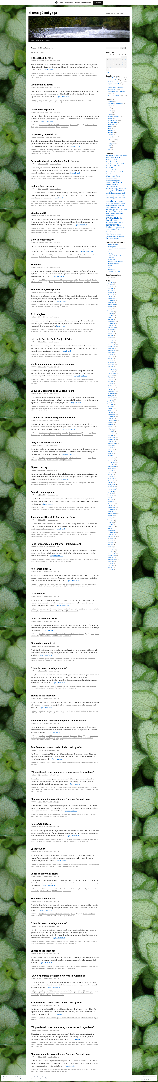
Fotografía (117, 172)
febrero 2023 (111, 364)
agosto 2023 (111, 352)
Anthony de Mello (111, 160)
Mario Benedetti (118, 201)
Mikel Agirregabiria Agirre (112, 207)
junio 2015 (110, 542)
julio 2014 (110, 563)
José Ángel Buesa (111, 191)
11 (110, 62)
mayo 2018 (110, 474)
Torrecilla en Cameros (113, 232)
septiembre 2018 (112, 466)
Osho (113, 213)
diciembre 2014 (111, 554)
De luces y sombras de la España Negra (52, 390)
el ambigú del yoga (42, 12)
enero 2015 (110, 552)
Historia (57, 73)
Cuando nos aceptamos (44, 492)
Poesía (82, 75)
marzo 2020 (111, 432)
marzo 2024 (111, 339)
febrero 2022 (111, 387)
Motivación (34, 75)
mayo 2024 (110, 335)
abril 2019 (110, 453)
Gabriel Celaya (109, 174)
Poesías (40, 75)
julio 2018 (110, 470)
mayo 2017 (110, 497)
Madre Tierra (83, 73)
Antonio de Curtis (94, 609)
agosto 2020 (111, 422)
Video (40, 282)
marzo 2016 (111, 525)
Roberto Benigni (71, 586)
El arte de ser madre (113, 244)
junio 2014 (110, 565)
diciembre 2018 (111, 461)
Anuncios (110, 105)
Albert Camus (94, 736)
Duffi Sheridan (49, 381)
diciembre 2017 (111, 484)
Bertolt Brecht (110, 162)
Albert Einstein (109, 155)
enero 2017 (110, 505)
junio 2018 (110, 472)
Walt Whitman (117, 234)
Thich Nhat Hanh (72, 509)
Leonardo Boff (119, 192)
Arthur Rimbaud (93, 559)
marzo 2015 (111, 548)
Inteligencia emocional (66, 73)
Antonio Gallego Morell (74, 814)
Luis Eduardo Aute (76, 738)
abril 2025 (110, 314)
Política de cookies (49, 1079)
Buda (115, 162)
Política (115, 220)
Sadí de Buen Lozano (42, 186)
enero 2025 (110, 319)
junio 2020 (110, 426)
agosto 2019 (111, 445)
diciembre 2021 (111, 391)
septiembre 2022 (112, 374)
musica (125, 209)
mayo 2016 (110, 521)
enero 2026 (110, 296)
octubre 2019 (111, 441)
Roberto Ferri (56, 561)
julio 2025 (110, 308)
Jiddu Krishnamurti (112, 186)
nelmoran (110, 265)
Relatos (53, 75)
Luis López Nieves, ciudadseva (115, 261)
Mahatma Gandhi (36, 484)
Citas (47, 73)
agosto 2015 (111, 538)
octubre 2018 (111, 465)
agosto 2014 (111, 561)
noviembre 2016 (112, 509)
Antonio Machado (42, 408)
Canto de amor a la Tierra (44, 618)
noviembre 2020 (112, 416)
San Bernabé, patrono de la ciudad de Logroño (56, 747)
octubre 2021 (111, 395)
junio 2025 (110, 310)
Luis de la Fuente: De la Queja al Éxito (51, 339)
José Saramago (50, 738)
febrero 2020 (111, 434)
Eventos (51, 73)
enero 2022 (110, 389)
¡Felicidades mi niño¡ (42, 57)
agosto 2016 (111, 515)
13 (116, 62)
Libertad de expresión (42, 109)
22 (122, 64)
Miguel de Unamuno (120, 203)
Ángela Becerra (115, 238)
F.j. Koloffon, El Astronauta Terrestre (117, 248)
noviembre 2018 (112, 463)
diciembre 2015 (111, 530)
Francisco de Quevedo (53, 789)
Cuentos (44, 354)
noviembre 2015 (112, 532)
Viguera (112, 234)
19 (113, 64)
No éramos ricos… (41, 568)
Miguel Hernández (118, 205)
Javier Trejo (111, 254)
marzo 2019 (111, 455)
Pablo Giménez (111, 269)
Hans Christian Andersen (113, 180)
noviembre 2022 (112, 370)
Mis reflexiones (110, 209)
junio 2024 (110, 333)
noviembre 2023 (112, 346)
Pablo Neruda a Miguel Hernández (116, 91)
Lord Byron (114, 195)
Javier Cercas (58, 381)
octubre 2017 (111, 488)
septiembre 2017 (112, 490)
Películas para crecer (113, 136)
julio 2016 (110, 517)
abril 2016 (110, 523)
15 (122, 62)
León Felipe (109, 195)
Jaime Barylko (115, 184)
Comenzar (97, 2)
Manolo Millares (72, 408)
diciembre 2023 (111, 345)
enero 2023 (110, 366)
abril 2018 (110, 476)
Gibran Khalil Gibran (113, 176)
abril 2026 (110, 290)
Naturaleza (70, 203)
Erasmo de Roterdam (60, 230)
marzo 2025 (111, 316)
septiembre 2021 (112, 397)
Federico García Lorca (113, 170)
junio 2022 (110, 379)
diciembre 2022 (111, 368)
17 (107, 64)
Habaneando (111, 252)
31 (107, 70)
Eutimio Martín (86, 814)
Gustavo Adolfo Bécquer (111, 178)
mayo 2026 (110, 288)
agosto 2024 (111, 329)
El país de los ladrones (43, 695)
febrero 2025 (111, 317)
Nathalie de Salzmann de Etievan (70, 151)
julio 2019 (110, 447)
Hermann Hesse (110, 182)
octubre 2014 (111, 557)
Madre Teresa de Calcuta (112, 197)
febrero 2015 (111, 550)
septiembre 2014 (112, 559)
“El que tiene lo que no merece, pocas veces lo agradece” (62, 772)
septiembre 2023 (112, 350)
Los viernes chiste (112, 122)
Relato (94, 75)
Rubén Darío (122, 228)
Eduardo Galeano (110, 168)
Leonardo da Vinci (65, 738)
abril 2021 (110, 406)
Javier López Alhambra (49, 331)
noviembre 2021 (112, 393)
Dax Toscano (88, 125)
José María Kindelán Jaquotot (53, 203)
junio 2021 (110, 403)
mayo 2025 (110, 312)
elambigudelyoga (55, 60)
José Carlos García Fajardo (114, 256)
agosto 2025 (111, 306)
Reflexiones (46, 75)
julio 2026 (110, 285)
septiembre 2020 (112, 420)
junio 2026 (110, 286)
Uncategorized (82, 482)
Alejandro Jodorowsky (120, 155)
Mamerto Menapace (120, 199)
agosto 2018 (111, 468)
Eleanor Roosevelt (39, 738)
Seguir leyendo (50, 69)
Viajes (109, 145)
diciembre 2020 (111, 414)
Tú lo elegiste (38, 314)
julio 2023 (110, 354)
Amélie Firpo (41, 381)
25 (110, 67)
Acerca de (39, 40)
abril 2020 (110, 430)
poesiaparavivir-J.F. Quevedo (115, 271)
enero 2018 (110, 482)
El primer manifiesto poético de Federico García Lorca (60, 799)
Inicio (32, 40)
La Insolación (38, 593)
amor (64, 75)
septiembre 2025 (112, 304)
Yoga (109, 149)
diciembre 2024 (111, 321)
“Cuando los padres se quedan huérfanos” (54, 417)
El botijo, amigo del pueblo (45, 289)
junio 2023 (110, 356)
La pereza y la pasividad (44, 134)
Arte (47, 305)
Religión (116, 228)
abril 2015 (110, 546)
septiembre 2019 (112, 443)
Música (76, 280)
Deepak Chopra (110, 166)
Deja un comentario (36, 77)
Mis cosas (90, 73)
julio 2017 (110, 494)
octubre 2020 (111, 418)
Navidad (108, 213)
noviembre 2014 (112, 555)
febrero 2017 (111, 503)
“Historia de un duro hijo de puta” (49, 668)
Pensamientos (75, 75)
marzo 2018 (111, 478)
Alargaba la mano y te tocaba (46, 442)
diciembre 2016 (111, 507)
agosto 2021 (111, 399)
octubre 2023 (111, 348)
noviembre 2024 (112, 323)
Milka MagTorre (39, 586)
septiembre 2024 (112, 327)
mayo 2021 (110, 405)
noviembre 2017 (112, 486)
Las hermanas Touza (42, 84)
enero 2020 (110, 435)
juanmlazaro (111, 257)
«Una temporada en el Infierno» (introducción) (56, 543)
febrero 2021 (111, 410)
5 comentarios (71, 713)
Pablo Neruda (42, 178)
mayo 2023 (110, 358)
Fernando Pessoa (110, 172)
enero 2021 (110, 412)
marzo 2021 (111, 408)
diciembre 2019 (111, 437)
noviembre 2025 (112, 300)
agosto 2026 (111, 283)
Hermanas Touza (54, 102)
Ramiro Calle (121, 222)
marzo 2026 (111, 292)
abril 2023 (110, 360)
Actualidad (42, 73)
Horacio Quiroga (35, 611)
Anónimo (120, 160)
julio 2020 (110, 424)
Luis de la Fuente (44, 356)
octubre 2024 (111, 325)
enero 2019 (110, 459)
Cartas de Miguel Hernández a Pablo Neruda (55, 161)
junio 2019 (110, 449)
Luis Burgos (121, 195)
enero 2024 (110, 343)
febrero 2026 (111, 294)
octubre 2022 (111, 372)
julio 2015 (110, 540)
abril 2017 (110, 499)
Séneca (59, 660)
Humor (118, 182)
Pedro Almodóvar (88, 738)
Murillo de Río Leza (44, 257)
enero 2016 (110, 528)
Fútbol (90, 354)
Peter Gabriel (67, 282)
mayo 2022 (110, 381)
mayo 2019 (110, 451)
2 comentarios (95, 282)
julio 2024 (110, 331)
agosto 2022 (111, 376)
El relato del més (112, 246)
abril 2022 (110, 383)
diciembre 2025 (111, 298)
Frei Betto (122, 172)
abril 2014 (110, 569)
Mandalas (110, 126)
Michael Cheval (110, 203)
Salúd (108, 229)
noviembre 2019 (112, 439)
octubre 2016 (111, 511)
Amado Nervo (110, 158)
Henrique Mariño (39, 203)
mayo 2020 (110, 428)
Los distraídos (38, 212)
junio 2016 (110, 519)
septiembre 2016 (112, 513)
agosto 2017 (111, 492)
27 (116, 67)
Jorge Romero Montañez (48, 435)
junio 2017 (110, 495)
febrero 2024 (111, 341)
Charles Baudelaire (111, 164)
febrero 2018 (111, 480)
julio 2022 (110, 377)
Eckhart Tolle (117, 166)
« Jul (107, 72)
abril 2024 (110, 337)
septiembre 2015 (112, 536)
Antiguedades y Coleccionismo (115, 103)
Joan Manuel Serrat (69, 534)
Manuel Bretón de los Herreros (51, 151)
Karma (68, 75)
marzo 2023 (111, 362)
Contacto (47, 40)
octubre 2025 (111, 302)
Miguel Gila (109, 205)
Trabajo (123, 232)
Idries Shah (108, 184)
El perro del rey (39, 467)
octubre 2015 (111, 534)
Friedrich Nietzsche (36, 331)
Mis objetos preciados (113, 263)
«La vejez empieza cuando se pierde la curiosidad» (58, 720)
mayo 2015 (110, 544)
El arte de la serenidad (43, 643)
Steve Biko (36, 264)
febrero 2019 (111, 457)
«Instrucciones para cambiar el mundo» (52, 364)
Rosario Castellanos (49, 232)
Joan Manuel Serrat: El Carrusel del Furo (53, 517)
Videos (108, 234)
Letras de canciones (67, 280)
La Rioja (76, 73)
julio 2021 (110, 401)
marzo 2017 (111, 501)
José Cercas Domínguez (55, 408)
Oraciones (110, 134)
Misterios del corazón (42, 239)
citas (118, 164)
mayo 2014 (110, 567)
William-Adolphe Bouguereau (115, 236)
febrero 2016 (111, 526)
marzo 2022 (111, 385)
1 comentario (64, 127)
